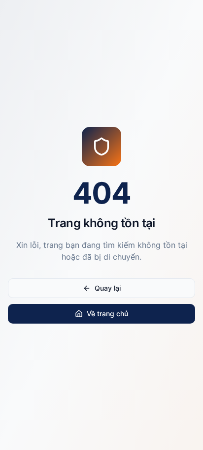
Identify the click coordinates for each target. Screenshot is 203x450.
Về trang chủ (107, 313)
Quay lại (108, 288)
